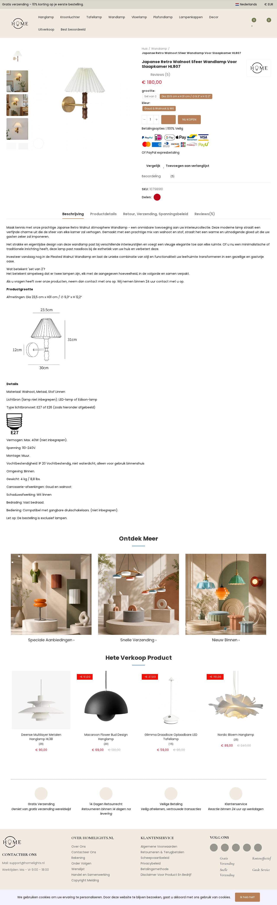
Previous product (256, 51)
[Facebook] (214, 847)
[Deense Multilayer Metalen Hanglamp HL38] (41, 700)
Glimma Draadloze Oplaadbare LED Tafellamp (171, 737)
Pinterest (157, 197)
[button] (11, 146)
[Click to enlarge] (38, 143)
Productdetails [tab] (103, 213)
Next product (267, 51)
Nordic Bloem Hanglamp (236, 735)
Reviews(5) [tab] (205, 213)
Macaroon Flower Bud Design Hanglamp (106, 737)
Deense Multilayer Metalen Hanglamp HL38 (41, 737)
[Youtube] (247, 847)
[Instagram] (225, 847)
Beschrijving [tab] (73, 213)
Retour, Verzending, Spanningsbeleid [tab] (155, 213)
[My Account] (243, 23)
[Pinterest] (236, 847)
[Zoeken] (232, 23)
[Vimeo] (258, 847)
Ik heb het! (247, 897)
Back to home (262, 51)
